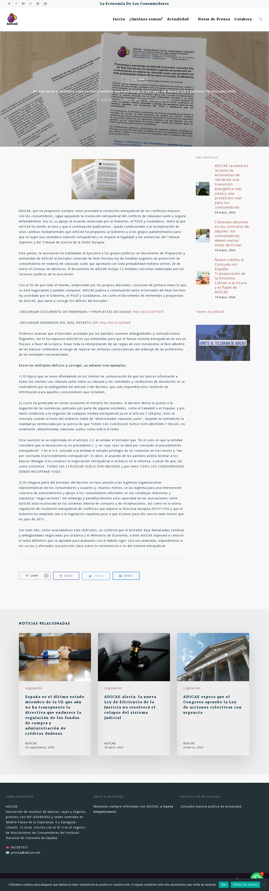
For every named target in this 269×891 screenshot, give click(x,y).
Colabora (243, 19)
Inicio (119, 19)
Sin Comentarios (160, 100)
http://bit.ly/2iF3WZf (148, 312)
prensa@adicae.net (26, 852)
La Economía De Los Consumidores (134, 3)
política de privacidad (224, 806)
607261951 (19, 847)
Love (38, 575)
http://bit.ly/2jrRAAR (115, 323)
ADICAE (107, 100)
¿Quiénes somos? (146, 19)
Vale (224, 884)
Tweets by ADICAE (210, 312)
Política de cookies (245, 884)
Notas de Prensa (214, 19)
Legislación (134, 79)
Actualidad (178, 19)
